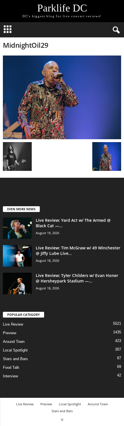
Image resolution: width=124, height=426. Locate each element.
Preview (9, 333)
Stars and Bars (15, 359)
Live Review (13, 324)
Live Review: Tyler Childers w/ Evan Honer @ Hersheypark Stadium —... (77, 278)
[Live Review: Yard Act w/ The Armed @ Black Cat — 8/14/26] (17, 228)
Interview (10, 376)
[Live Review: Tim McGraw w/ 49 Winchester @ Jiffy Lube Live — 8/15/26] (17, 256)
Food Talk (11, 367)
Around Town (14, 341)
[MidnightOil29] (62, 97)
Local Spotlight (15, 350)
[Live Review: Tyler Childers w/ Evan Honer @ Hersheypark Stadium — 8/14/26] (17, 283)
